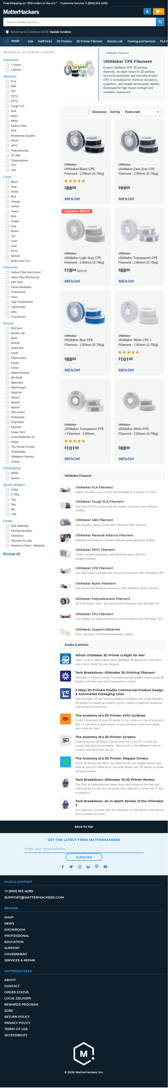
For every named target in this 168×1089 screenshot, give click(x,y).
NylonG (15, 397)
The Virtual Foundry (23, 446)
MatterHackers (20, 372)
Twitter (71, 866)
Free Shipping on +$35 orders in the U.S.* (30, 3)
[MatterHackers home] (21, 12)
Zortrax (15, 461)
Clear (14, 241)
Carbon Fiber (18, 125)
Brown (15, 231)
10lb (13, 514)
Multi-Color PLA (20, 261)
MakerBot (17, 382)
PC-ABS (16, 155)
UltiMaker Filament (117, 53)
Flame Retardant (21, 287)
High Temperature (22, 301)
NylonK (15, 402)
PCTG (14, 101)
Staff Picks (45, 41)
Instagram (79, 866)
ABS (13, 86)
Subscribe (84, 857)
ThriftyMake (18, 451)
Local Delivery (17, 998)
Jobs (8, 1011)
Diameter (11, 60)
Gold (14, 246)
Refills (15, 473)
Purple (15, 221)
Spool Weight (14, 485)
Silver (14, 250)
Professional (16, 936)
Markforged (18, 387)
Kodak (15, 363)
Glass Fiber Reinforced (25, 277)
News (9, 923)
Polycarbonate (20, 150)
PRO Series (18, 412)
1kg (13, 499)
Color (7, 177)
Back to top (84, 826)
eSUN (14, 353)
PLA (13, 81)
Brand (8, 323)
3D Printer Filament (89, 41)
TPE (13, 170)
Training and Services (141, 41)
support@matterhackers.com (34, 897)
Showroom (14, 930)
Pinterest (96, 866)
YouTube (105, 866)
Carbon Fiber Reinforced (26, 272)
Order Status (16, 992)
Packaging (12, 468)
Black (14, 181)
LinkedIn (88, 866)
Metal (14, 120)
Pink (13, 226)
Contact (11, 986)
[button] (84, 31)
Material (9, 76)
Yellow (15, 206)
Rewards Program (21, 1004)
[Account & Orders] (147, 11)
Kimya (15, 367)
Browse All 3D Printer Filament (29, 52)
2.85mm (16, 69)
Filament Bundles (21, 530)
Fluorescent (18, 292)
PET (13, 91)
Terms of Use (16, 1029)
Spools (15, 478)
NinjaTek (16, 392)
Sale (30, 41)
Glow (14, 297)
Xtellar (15, 442)
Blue (13, 216)
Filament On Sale (21, 540)
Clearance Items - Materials (28, 545)
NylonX (15, 407)
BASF (14, 338)
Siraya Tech (18, 432)
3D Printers (64, 41)
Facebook (62, 866)
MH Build (16, 377)
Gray (14, 186)
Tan (13, 236)
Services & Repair (19, 960)
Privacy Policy (17, 1023)
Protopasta (17, 417)
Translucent (18, 316)
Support (12, 948)
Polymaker (17, 422)
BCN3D (15, 343)
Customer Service (72, 3)
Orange (15, 201)
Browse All (11, 554)
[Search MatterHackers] (160, 22)
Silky (14, 312)
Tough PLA (17, 106)
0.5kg (14, 489)
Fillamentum (18, 357)
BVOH (14, 140)
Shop (9, 917)
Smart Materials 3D (23, 437)
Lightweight (18, 306)
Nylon (14, 116)
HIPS (14, 145)
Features (10, 267)
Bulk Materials (20, 525)
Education (13, 942)
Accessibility (15, 1035)
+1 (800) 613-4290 (96, 3)
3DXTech (16, 328)
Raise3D (16, 427)
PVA (13, 130)
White (14, 191)
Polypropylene (19, 160)
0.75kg (15, 494)
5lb (13, 509)
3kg (13, 504)
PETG (14, 96)
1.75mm (16, 65)
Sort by (115, 112)
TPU (13, 165)
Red (13, 196)
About (10, 980)
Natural (15, 255)
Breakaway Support (23, 135)
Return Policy (17, 1017)
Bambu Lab (115, 41)
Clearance (99, 112)
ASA (13, 111)
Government (15, 954)
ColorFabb (17, 348)
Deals (7, 521)
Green (14, 211)
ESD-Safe (17, 282)
